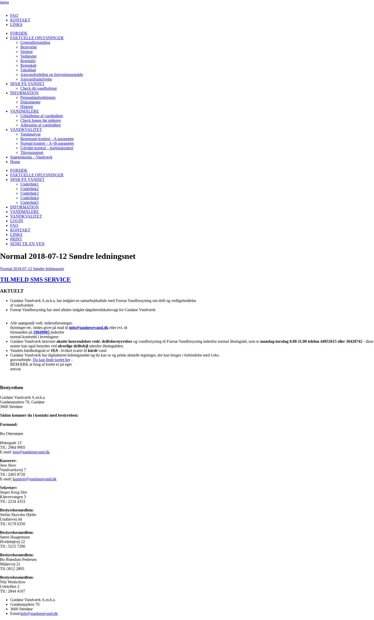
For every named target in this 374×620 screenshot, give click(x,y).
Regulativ (28, 61)
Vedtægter (28, 56)
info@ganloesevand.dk (88, 327)
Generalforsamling (35, 42)
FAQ (14, 15)
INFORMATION (24, 93)
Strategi (26, 51)
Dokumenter (30, 102)
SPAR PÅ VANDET (27, 84)
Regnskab (28, 65)
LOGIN (16, 221)
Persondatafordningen (37, 97)
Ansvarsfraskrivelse (36, 79)
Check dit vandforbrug (38, 88)
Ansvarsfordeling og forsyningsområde (51, 74)
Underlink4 (29, 198)
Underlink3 (29, 193)
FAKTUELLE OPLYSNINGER (37, 38)
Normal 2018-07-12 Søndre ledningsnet (32, 269)
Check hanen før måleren (40, 120)
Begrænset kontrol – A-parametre (47, 139)
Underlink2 (29, 189)
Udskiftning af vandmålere (41, 116)
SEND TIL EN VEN (27, 244)
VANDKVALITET (26, 129)
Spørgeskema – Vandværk (31, 157)
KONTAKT (20, 20)
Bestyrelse (28, 47)
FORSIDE (18, 33)
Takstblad (28, 70)
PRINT (16, 239)
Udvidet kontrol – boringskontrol (46, 148)
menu (4, 2)
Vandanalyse (30, 134)
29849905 (42, 332)
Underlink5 (29, 202)
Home (15, 162)
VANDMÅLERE (24, 111)
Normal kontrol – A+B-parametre (47, 143)
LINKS (16, 24)
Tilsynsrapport (31, 152)
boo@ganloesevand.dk (31, 452)
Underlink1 (29, 184)
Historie (26, 106)
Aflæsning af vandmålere (40, 125)
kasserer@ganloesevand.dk (34, 479)
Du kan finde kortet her (51, 360)
